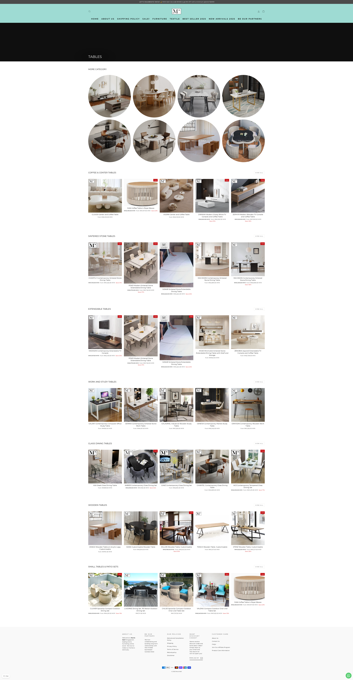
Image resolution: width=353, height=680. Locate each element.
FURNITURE (160, 19)
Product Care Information (221, 650)
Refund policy (171, 652)
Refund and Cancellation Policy (175, 639)
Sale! (146, 19)
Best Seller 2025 (194, 19)
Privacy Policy (172, 646)
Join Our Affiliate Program (221, 647)
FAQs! (214, 644)
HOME (95, 19)
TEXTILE (175, 19)
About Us (215, 638)
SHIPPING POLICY (128, 19)
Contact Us (216, 641)
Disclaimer (170, 655)
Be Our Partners (250, 19)
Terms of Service (172, 649)
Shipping (170, 643)
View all (259, 172)
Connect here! (149, 652)
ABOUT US (107, 19)
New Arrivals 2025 (222, 19)
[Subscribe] (201, 658)
